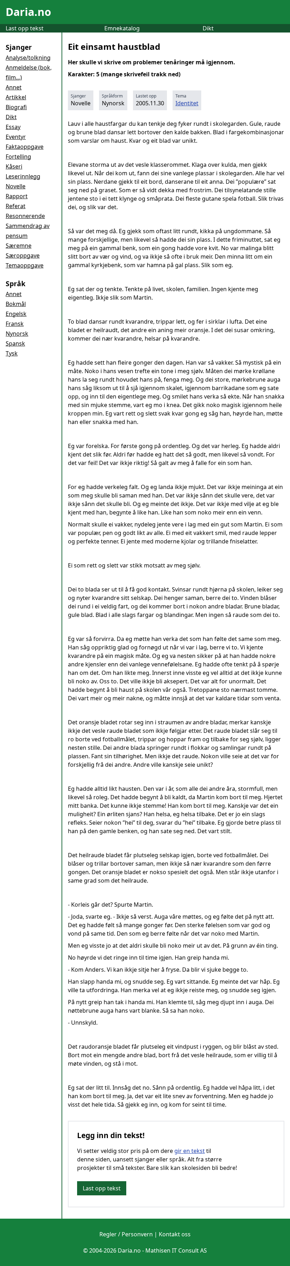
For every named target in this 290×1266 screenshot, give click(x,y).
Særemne (18, 245)
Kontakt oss (175, 1234)
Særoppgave (23, 255)
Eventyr (16, 137)
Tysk (12, 353)
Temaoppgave (25, 265)
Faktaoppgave (25, 147)
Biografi (16, 107)
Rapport (17, 196)
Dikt (208, 28)
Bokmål (16, 304)
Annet (14, 87)
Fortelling (18, 156)
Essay (13, 127)
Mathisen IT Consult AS (176, 1250)
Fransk (15, 324)
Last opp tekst (25, 28)
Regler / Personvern (126, 1234)
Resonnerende (25, 216)
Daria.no (28, 12)
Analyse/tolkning (28, 57)
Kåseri (14, 166)
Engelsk (16, 314)
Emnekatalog (122, 28)
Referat (15, 206)
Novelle (15, 186)
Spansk (15, 343)
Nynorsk (17, 333)
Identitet (186, 103)
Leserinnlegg (23, 176)
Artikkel (16, 97)
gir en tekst (189, 1151)
